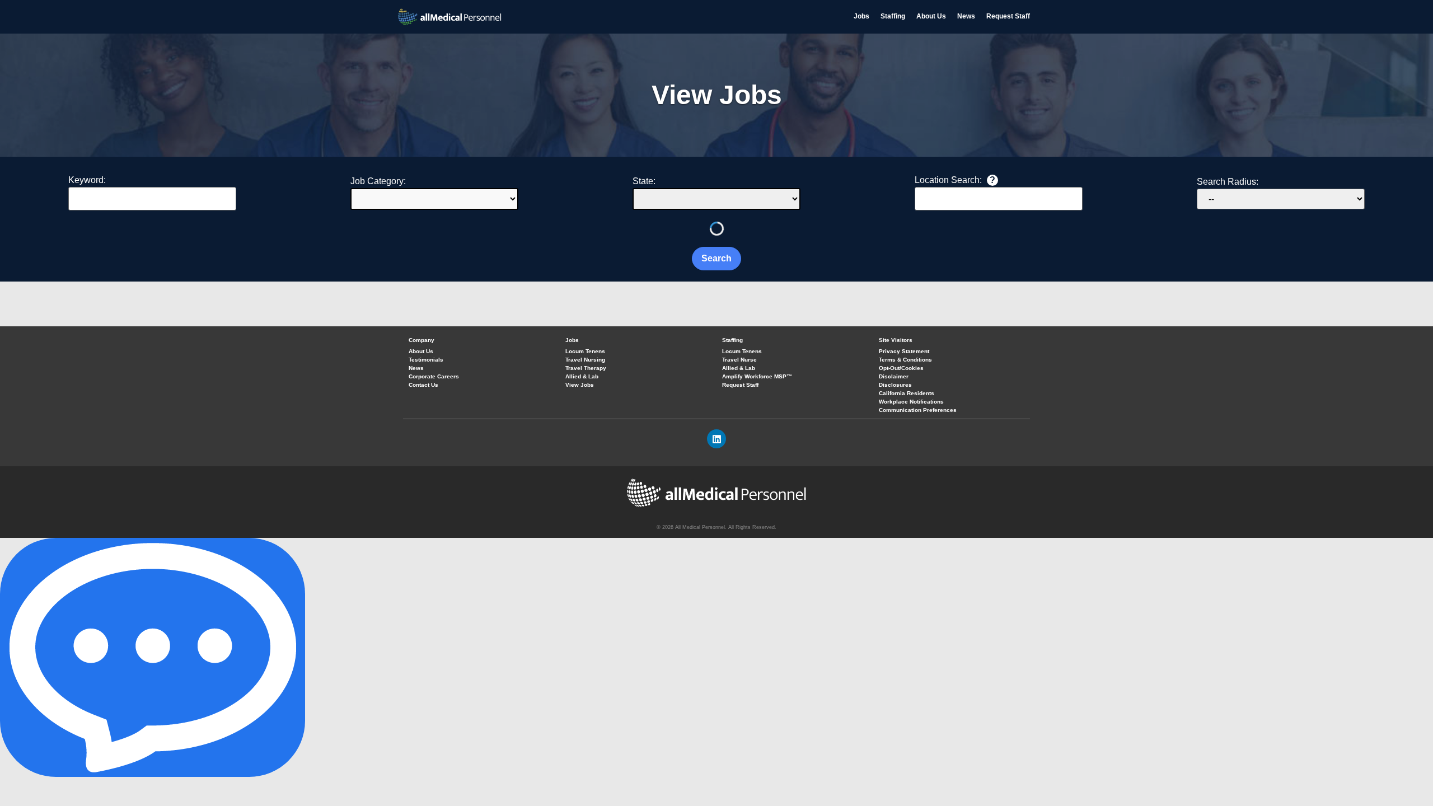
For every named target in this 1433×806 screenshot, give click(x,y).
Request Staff (1008, 16)
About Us (931, 16)
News (966, 16)
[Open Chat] (152, 657)
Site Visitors (895, 340)
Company (421, 340)
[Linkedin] (716, 438)
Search (716, 258)
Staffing (893, 16)
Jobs (861, 16)
